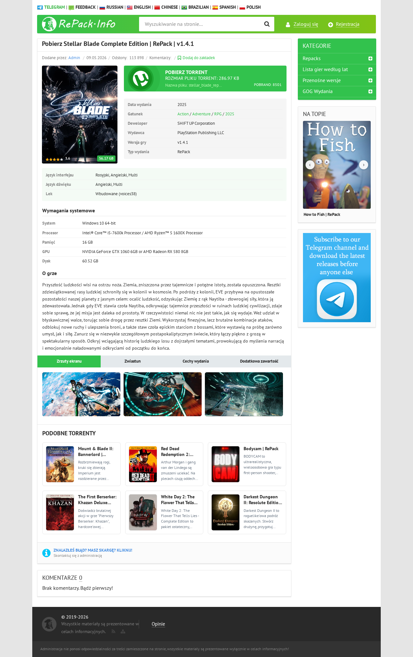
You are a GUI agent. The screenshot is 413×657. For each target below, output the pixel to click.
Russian (114, 7)
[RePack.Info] (79, 24)
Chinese (169, 7)
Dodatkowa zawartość (259, 361)
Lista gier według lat (325, 69)
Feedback (86, 7)
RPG (218, 114)
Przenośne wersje (322, 80)
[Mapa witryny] (122, 630)
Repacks (312, 58)
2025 (229, 114)
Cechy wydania (196, 361)
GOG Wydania (318, 91)
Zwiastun (133, 361)
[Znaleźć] (267, 24)
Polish (253, 7)
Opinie (158, 624)
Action (183, 114)
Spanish (227, 7)
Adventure (201, 114)
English (142, 7)
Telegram (54, 7)
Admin (74, 57)
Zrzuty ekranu (69, 361)
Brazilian (198, 7)
